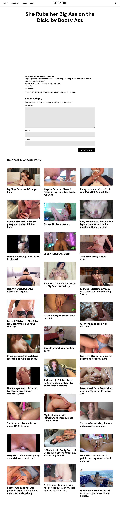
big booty (33, 79)
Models (24, 3)
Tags (32, 3)
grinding (67, 79)
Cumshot (43, 76)
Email (27, 140)
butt (46, 79)
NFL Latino (60, 3)
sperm (88, 79)
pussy (83, 79)
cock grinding (58, 79)
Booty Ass (56, 83)
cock (50, 79)
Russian (51, 76)
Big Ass (37, 76)
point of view (75, 79)
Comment (29, 106)
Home (5, 3)
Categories (14, 3)
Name (27, 131)
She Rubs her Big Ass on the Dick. (63, 92)
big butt (40, 79)
